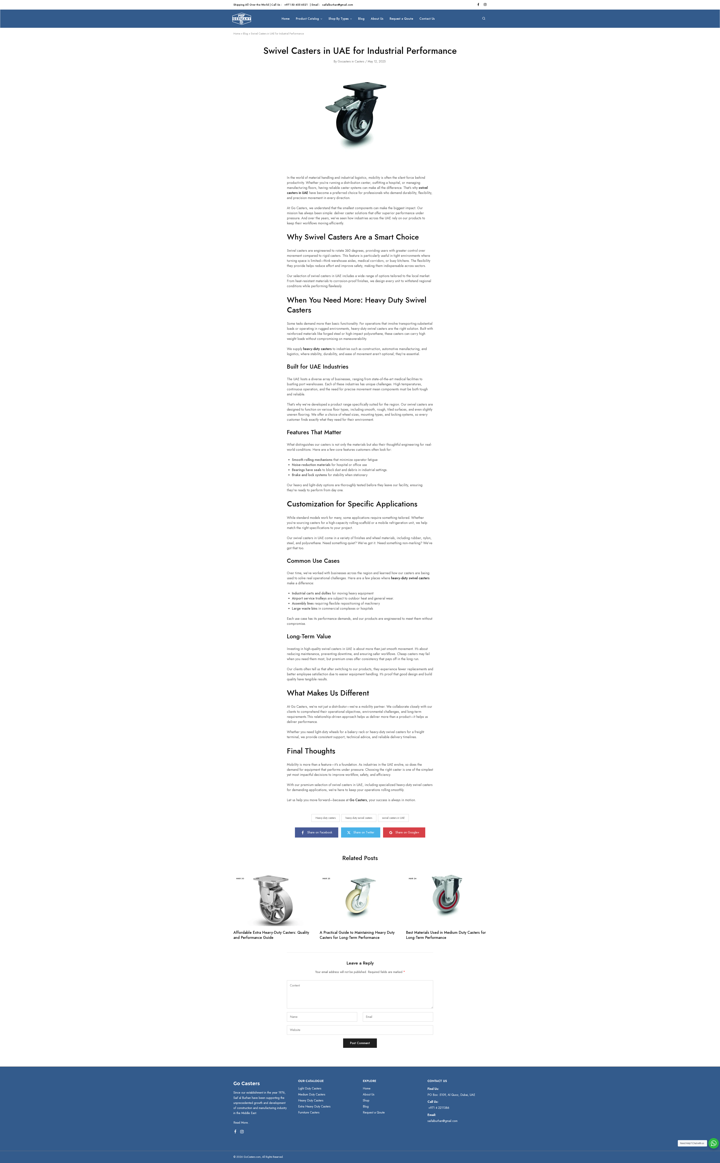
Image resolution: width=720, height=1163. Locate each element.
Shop (366, 1100)
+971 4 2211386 (438, 1108)
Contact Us (427, 19)
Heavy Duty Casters (310, 1100)
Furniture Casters (309, 1112)
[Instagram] (242, 1132)
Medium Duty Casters (311, 1094)
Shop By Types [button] (338, 19)
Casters (359, 61)
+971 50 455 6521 (296, 5)
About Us (377, 19)
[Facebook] (235, 1132)
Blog (361, 19)
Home (286, 19)
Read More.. (241, 1122)
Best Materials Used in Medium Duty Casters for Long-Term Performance (446, 935)
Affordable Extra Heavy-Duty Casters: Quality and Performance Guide (271, 935)
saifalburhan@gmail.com (337, 5)
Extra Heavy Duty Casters (314, 1106)
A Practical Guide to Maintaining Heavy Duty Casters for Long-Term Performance (357, 935)
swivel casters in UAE (393, 818)
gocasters (344, 61)
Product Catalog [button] (307, 19)
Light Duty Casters (309, 1088)
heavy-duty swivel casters (359, 818)
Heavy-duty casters (326, 818)
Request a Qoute (401, 19)
